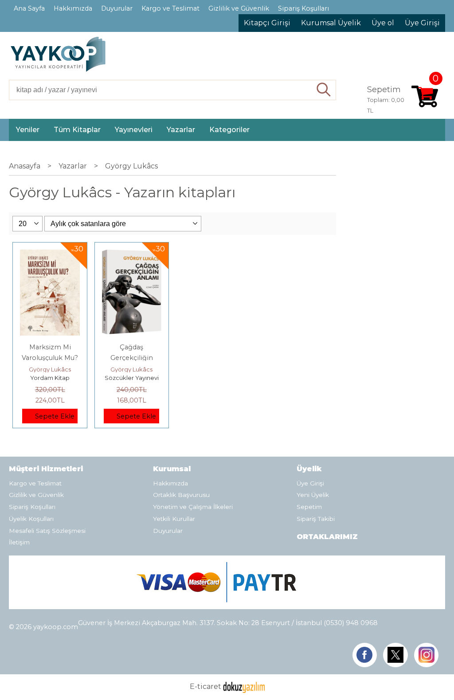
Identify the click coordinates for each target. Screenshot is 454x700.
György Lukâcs (50, 369)
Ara (324, 90)
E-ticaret (205, 686)
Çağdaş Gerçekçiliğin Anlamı (131, 357)
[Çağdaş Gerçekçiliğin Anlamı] (131, 254)
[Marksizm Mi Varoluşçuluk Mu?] (49, 254)
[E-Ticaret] (244, 686)
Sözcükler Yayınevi (132, 377)
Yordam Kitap (50, 377)
